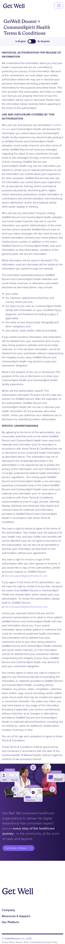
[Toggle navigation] (58, 5)
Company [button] (8, 910)
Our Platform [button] (10, 922)
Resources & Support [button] (16, 916)
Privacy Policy (8, 942)
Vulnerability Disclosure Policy (43, 942)
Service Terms (22, 942)
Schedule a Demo (15, 848)
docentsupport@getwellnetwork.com (26, 576)
